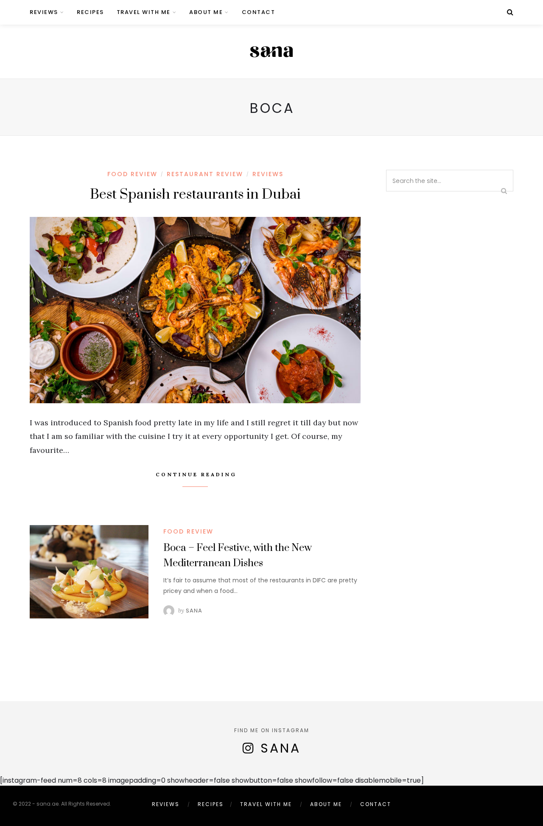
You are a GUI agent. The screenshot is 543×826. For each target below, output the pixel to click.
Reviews (44, 12)
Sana (194, 611)
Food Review (132, 174)
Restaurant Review (205, 174)
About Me (206, 12)
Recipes (90, 12)
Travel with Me (144, 12)
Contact (258, 12)
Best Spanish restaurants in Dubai (195, 194)
